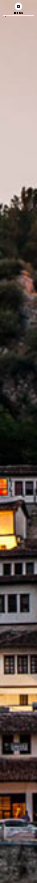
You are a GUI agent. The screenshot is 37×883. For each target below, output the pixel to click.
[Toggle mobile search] (5, 17)
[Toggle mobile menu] (32, 17)
